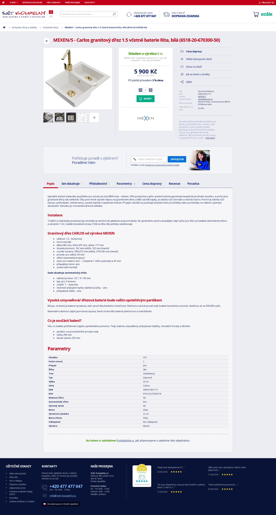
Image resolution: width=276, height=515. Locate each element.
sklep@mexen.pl (205, 99)
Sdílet (189, 82)
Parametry (126, 184)
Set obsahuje (72, 184)
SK (51, 16)
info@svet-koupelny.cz (63, 495)
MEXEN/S (202, 96)
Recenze (174, 184)
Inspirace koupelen (32, 2)
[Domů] (4, 2)
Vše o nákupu (53, 2)
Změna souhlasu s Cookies (21, 501)
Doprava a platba (17, 484)
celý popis (210, 138)
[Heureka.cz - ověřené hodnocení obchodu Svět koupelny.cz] (142, 486)
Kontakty (90, 2)
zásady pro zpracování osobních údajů (162, 165)
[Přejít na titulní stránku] (23, 14)
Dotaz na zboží (194, 66)
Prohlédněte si (125, 440)
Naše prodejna (72, 2)
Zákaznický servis (17, 488)
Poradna (193, 184)
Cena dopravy (152, 184)
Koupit (148, 98)
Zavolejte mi (177, 159)
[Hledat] (114, 14)
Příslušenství (99, 184)
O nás (13, 2)
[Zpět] (46, 41)
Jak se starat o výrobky (198, 74)
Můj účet (13, 477)
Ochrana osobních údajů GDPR (20, 493)
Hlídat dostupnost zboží (199, 59)
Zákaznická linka (145, 15)
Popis (50, 184)
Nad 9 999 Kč (185, 15)
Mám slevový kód (17, 473)
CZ (51, 12)
